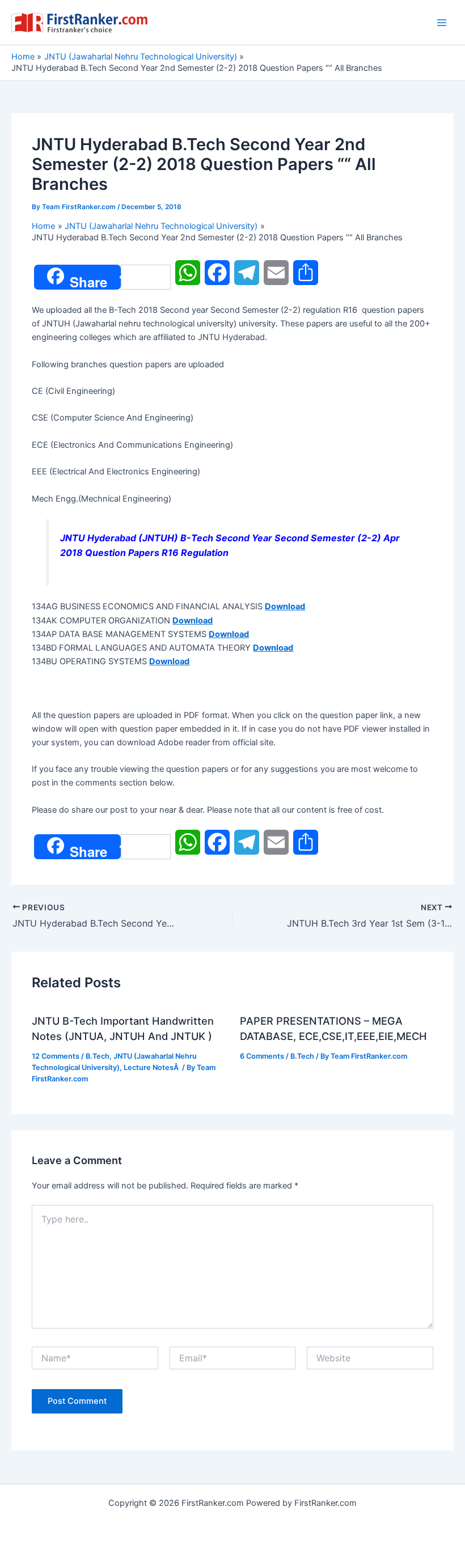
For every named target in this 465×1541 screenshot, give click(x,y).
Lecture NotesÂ (152, 1067)
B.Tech (97, 1056)
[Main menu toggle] (442, 23)
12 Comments (55, 1056)
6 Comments (262, 1056)
